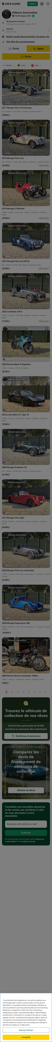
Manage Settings (26, 1030)
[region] (26, 1017)
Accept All (26, 1037)
